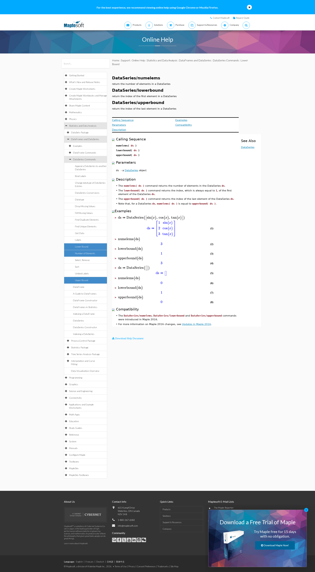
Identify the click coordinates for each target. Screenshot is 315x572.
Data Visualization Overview (85, 370)
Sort (77, 266)
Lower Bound (81, 246)
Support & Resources (172, 522)
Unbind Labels (82, 273)
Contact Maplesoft (221, 18)
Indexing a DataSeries (83, 334)
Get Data (79, 233)
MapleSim (73, 468)
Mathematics (75, 112)
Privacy (131, 566)
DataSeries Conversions (87, 192)
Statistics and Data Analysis (82, 125)
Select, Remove (82, 260)
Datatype (79, 199)
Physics (73, 119)
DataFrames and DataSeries (85, 139)
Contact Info (119, 501)
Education (74, 421)
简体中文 (120, 561)
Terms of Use (121, 566)
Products (167, 509)
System (72, 441)
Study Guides (75, 428)
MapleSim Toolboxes (79, 475)
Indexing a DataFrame (84, 313)
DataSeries (78, 320)
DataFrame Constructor (85, 300)
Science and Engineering (80, 391)
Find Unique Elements (85, 226)
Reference (74, 434)
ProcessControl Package (83, 340)
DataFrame (78, 287)
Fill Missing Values (84, 213)
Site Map (174, 566)
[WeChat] (144, 540)
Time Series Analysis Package (85, 354)
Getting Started (76, 75)
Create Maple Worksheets (82, 88)
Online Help (138, 60)
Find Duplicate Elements (87, 219)
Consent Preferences (146, 566)
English (79, 561)
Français (89, 561)
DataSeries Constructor (85, 327)
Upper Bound (81, 280)
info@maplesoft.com (128, 525)
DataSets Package (80, 132)
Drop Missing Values (85, 206)
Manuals (73, 448)
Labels (78, 239)
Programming (75, 377)
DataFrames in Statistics (85, 307)
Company (167, 529)
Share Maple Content (79, 105)
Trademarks (163, 566)
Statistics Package (79, 347)
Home (115, 60)
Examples (77, 145)
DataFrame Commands (84, 152)
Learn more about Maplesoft (76, 543)
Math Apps (74, 414)
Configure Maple (77, 454)
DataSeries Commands (84, 159)
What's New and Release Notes (84, 82)
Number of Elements (85, 253)
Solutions (167, 516)
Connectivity (75, 397)
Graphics (73, 384)
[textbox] (151, 217)
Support (125, 60)
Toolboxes (74, 461)
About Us (69, 501)
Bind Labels (80, 176)
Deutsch (100, 561)
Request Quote (242, 18)
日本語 (110, 561)
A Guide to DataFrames (84, 293)
